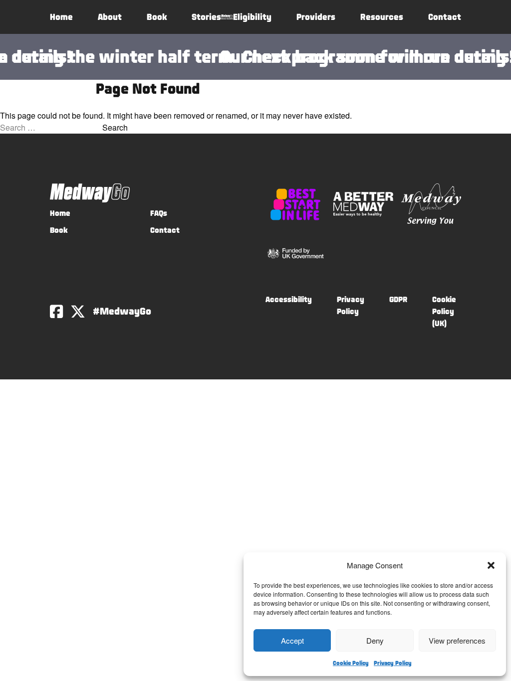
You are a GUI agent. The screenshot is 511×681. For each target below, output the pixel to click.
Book (157, 16)
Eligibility (252, 16)
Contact (444, 16)
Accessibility (288, 299)
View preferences (457, 640)
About (110, 16)
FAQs (158, 213)
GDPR (398, 299)
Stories (206, 16)
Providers (315, 16)
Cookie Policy (351, 663)
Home (61, 16)
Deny (375, 640)
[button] (491, 565)
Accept (292, 640)
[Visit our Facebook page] (56, 311)
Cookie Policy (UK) (444, 311)
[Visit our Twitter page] (77, 311)
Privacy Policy (393, 663)
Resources (381, 16)
